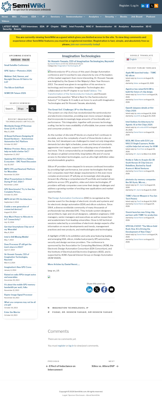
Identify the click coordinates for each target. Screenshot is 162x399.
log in (71, 345)
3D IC (148, 26)
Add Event (15, 60)
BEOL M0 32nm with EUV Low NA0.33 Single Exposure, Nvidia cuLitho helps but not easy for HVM (142, 143)
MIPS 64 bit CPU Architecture (18, 199)
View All (25, 60)
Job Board (136, 16)
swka (139, 113)
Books (123, 16)
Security (109, 16)
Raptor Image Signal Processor (18, 295)
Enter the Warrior (12, 312)
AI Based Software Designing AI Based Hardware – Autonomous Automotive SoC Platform (18, 139)
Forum (24, 16)
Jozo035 (137, 116)
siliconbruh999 (143, 127)
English (133, 59)
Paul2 (139, 201)
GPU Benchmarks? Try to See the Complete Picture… (19, 190)
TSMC (64, 26)
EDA (33, 16)
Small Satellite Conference (16, 65)
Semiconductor (74, 16)
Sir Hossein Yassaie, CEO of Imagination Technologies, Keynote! (16, 257)
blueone (140, 78)
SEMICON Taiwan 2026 (15, 93)
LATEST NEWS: (11, 26)
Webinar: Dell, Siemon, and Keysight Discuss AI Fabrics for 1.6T (18, 79)
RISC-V (89, 26)
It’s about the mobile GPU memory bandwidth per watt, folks (19, 286)
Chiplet (55, 26)
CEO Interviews (29, 26)
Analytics (94, 16)
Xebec (136, 83)
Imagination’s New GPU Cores (17, 267)
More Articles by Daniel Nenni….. (64, 264)
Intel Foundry (76, 26)
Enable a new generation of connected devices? (16, 208)
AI (115, 26)
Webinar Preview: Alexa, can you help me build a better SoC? (19, 150)
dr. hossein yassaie (74, 312)
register (61, 345)
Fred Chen (140, 149)
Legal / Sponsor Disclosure (73, 395)
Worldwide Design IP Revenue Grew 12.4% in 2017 (17, 127)
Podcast (150, 16)
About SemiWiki (93, 395)
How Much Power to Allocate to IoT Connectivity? (18, 218)
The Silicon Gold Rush (14, 87)
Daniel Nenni (55, 64)
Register (124, 5)
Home (5, 16)
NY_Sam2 (137, 154)
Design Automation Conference (68, 198)
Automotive (137, 26)
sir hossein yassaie (100, 312)
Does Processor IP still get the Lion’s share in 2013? (17, 245)
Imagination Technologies (67, 66)
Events (17, 29)
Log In (134, 5)
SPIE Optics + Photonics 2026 (18, 71)
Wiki (14, 16)
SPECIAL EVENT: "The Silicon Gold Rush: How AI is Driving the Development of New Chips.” (141, 229)
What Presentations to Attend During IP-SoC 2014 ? (18, 180)
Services (55, 16)
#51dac (56, 312)
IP (43, 16)
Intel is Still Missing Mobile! (16, 237)
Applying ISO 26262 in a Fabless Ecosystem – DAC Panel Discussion (20, 160)
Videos (5, 21)
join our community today (85, 44)
